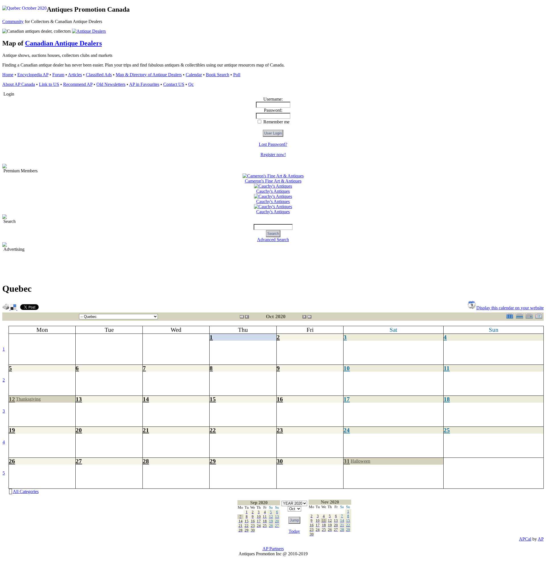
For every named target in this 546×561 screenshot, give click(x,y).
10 (347, 368)
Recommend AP (77, 84)
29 (213, 461)
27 (79, 461)
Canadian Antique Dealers (63, 43)
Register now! (273, 154)
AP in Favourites (144, 84)
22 (213, 430)
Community (13, 21)
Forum (58, 74)
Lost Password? (273, 144)
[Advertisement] (105, 265)
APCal (525, 539)
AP (541, 539)
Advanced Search (273, 239)
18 (447, 399)
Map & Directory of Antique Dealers (149, 74)
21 (146, 430)
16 (280, 399)
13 (79, 399)
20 (79, 430)
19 (12, 430)
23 (280, 430)
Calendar (194, 74)
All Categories (26, 491)
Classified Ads (99, 74)
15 (213, 399)
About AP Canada (18, 84)
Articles (75, 74)
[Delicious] (14, 308)
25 (447, 430)
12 (12, 399)
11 (447, 368)
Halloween (360, 461)
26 (12, 461)
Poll (236, 74)
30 (280, 461)
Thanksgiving (28, 399)
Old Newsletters (110, 84)
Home (7, 74)
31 (347, 461)
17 (347, 399)
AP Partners (273, 548)
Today (294, 531)
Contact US (173, 84)
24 (347, 430)
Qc (191, 84)
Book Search (217, 74)
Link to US (49, 84)
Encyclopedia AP (32, 74)
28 (146, 461)
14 (146, 399)
